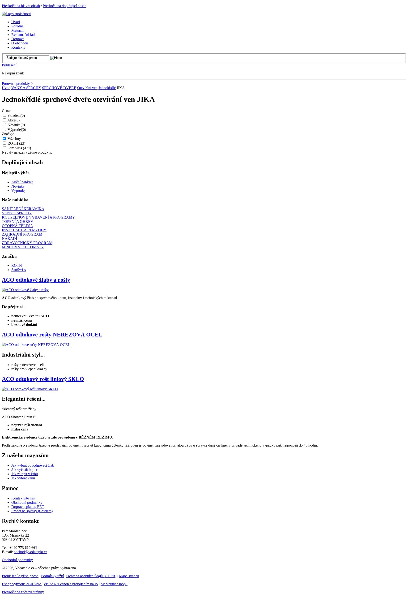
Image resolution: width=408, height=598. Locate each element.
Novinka (16, 125)
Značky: (8, 134)
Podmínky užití (52, 576)
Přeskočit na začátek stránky (23, 592)
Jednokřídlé (107, 88)
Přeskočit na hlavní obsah (21, 6)
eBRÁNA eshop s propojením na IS (71, 584)
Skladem (16, 115)
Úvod (6, 88)
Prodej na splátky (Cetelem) (32, 511)
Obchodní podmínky (26, 502)
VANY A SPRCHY (26, 88)
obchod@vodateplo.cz (30, 552)
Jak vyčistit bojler (24, 470)
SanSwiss (19, 148)
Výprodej (17, 130)
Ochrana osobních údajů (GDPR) (91, 576)
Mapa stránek (129, 576)
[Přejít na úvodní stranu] (16, 14)
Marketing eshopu (114, 584)
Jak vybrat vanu (23, 478)
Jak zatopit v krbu (24, 474)
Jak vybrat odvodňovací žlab (32, 465)
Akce (13, 120)
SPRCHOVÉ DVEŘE (59, 88)
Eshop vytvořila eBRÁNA (22, 584)
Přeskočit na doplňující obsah (64, 6)
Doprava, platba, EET (27, 507)
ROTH (16, 143)
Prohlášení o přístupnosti (20, 576)
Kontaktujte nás (23, 498)
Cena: (6, 111)
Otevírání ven (87, 88)
